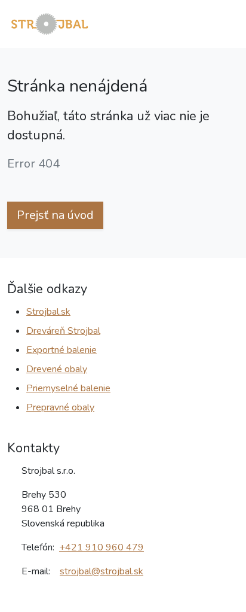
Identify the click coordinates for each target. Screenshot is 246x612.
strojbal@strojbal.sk (101, 571)
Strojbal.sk (48, 311)
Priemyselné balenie (68, 388)
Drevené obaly (56, 369)
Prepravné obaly (60, 407)
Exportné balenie (61, 350)
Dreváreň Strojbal (63, 330)
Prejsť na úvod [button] (55, 215)
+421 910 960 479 (101, 547)
